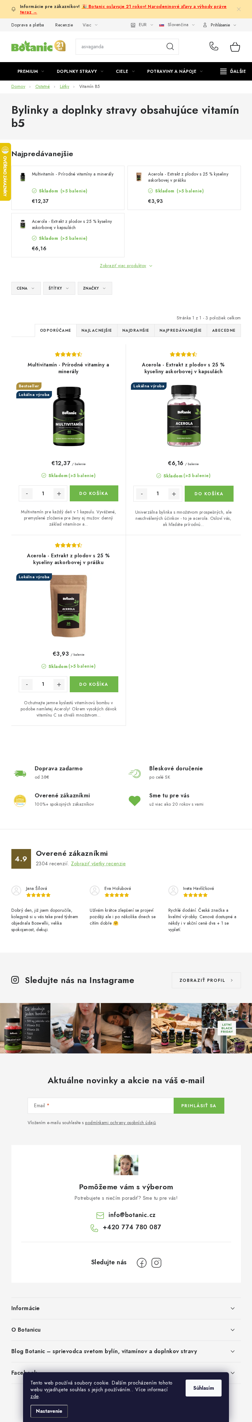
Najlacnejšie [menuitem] (96, 330)
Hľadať (170, 47)
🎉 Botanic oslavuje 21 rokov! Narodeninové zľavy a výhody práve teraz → (123, 9)
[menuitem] (30, 71)
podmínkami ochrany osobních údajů (120, 1123)
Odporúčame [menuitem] (55, 330)
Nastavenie (49, 1411)
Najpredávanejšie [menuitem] (180, 330)
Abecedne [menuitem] (224, 330)
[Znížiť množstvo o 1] (27, 493)
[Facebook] (142, 1263)
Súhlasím (203, 1388)
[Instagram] (156, 1263)
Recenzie (64, 25)
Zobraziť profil (202, 980)
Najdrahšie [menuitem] (135, 330)
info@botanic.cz (132, 1215)
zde (34, 1396)
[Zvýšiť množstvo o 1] (59, 493)
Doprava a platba (27, 25)
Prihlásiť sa (199, 1106)
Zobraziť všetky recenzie (98, 863)
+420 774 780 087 (215, 47)
